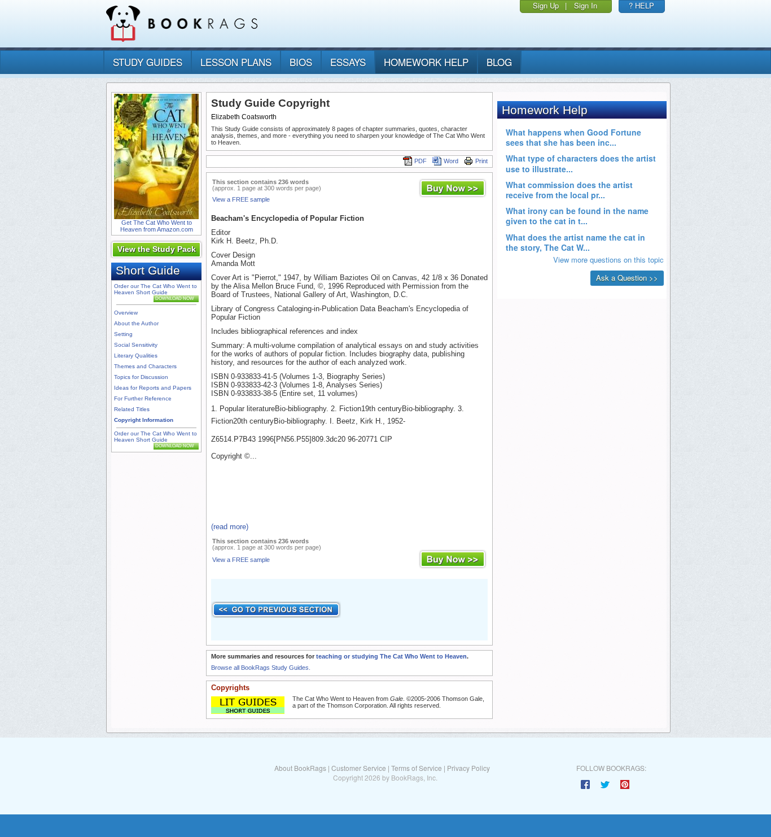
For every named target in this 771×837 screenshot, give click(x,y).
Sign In (585, 5)
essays (348, 62)
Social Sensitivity (135, 345)
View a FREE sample (241, 199)
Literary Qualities (135, 355)
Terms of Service (416, 768)
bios (301, 62)
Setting (123, 334)
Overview (126, 312)
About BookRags (300, 768)
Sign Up (546, 5)
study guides (147, 62)
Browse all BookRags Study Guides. (260, 667)
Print (481, 161)
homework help (426, 62)
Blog (499, 62)
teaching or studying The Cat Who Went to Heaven (391, 656)
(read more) (229, 526)
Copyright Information (143, 420)
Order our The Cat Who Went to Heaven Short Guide (155, 289)
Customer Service (358, 768)
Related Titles (132, 409)
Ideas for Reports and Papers (152, 388)
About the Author (136, 323)
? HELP (641, 5)
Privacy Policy (468, 768)
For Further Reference (143, 398)
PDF (420, 161)
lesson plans (235, 62)
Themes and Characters (145, 366)
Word (451, 161)
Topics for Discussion (141, 377)
